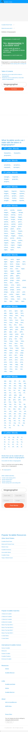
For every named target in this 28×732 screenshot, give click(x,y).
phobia (19, 238)
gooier (20, 224)
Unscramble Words (6, 552)
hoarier (22, 198)
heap (11, 341)
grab (11, 336)
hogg (5, 348)
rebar (12, 296)
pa (13, 446)
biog (10, 318)
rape (5, 366)
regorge (14, 200)
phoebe (6, 240)
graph (18, 278)
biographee (7, 153)
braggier (6, 179)
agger (18, 259)
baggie (13, 212)
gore (22, 334)
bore (5, 322)
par (15, 413)
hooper (21, 235)
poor (16, 359)
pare (10, 355)
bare (22, 313)
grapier (22, 196)
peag (21, 355)
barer (11, 264)
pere (16, 357)
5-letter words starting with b (9, 477)
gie (24, 397)
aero (10, 311)
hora (22, 348)
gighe (17, 275)
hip (24, 404)
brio (15, 325)
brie (5, 325)
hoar (10, 345)
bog (15, 388)
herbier (14, 198)
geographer (7, 155)
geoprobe (15, 179)
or (9, 446)
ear (19, 390)
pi (21, 446)
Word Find (8, 2)
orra (16, 352)
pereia (12, 238)
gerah (5, 275)
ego (5, 392)
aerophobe (7, 165)
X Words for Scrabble (7, 619)
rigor (5, 301)
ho (8, 444)
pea (20, 413)
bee (15, 385)
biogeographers (7, 469)
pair (5, 355)
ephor (5, 273)
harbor (6, 231)
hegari (12, 233)
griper (12, 228)
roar (21, 369)
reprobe (21, 200)
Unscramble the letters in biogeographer (11, 460)
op (5, 446)
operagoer (16, 167)
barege (21, 212)
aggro (12, 261)
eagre (5, 271)
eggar (12, 271)
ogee (16, 350)
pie (5, 418)
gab (5, 395)
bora (22, 320)
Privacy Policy (8, 714)
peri (22, 357)
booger (6, 219)
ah (17, 437)
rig (18, 425)
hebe (22, 341)
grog (10, 338)
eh (5, 442)
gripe (18, 280)
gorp (5, 336)
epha (11, 327)
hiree (5, 282)
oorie (12, 285)
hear (16, 341)
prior (5, 294)
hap (5, 404)
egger (18, 271)
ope (15, 411)
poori (18, 292)
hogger (13, 235)
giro (16, 331)
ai (21, 437)
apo (5, 383)
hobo (16, 345)
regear (13, 245)
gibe (5, 331)
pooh (10, 359)
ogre (22, 350)
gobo (21, 331)
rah (15, 420)
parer (18, 287)
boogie (13, 219)
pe (17, 446)
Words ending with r (7, 481)
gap (20, 395)
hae (10, 402)
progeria (6, 181)
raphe (5, 296)
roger (16, 301)
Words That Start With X (7, 633)
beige (5, 266)
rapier (12, 242)
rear (21, 366)
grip (5, 338)
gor (5, 402)
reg (15, 423)
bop (25, 388)
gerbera (6, 196)
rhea (11, 369)
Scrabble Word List (9, 672)
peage (12, 289)
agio (5, 313)
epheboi (21, 193)
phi (20, 416)
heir (5, 343)
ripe (16, 369)
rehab (5, 299)
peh (10, 416)
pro (5, 420)
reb (5, 423)
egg (24, 390)
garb (11, 329)
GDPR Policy (8, 706)
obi (24, 409)
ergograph (7, 167)
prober (20, 240)
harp (5, 341)
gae (10, 395)
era (10, 392)
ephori (13, 221)
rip (22, 425)
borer (5, 268)
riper (11, 301)
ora (20, 411)
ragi (22, 364)
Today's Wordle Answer (7, 557)
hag (15, 402)
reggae (20, 245)
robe (5, 371)
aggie (5, 261)
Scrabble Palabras (6, 656)
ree (10, 423)
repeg (12, 299)
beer (16, 315)
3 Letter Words (5, 638)
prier (24, 292)
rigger (5, 249)
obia (5, 350)
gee (10, 397)
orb (25, 411)
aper (16, 313)
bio (5, 388)
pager (5, 287)
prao (5, 362)
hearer (6, 233)
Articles (7, 668)
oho (5, 411)
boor (16, 320)
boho (11, 320)
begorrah (15, 177)
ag (13, 437)
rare (11, 366)
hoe (10, 406)
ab (5, 437)
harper (13, 231)
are (15, 383)
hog (15, 406)
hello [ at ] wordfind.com (11, 702)
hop (20, 406)
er (9, 442)
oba (14, 409)
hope (17, 348)
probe (11, 294)
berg (22, 315)
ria (9, 425)
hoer (21, 345)
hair (16, 338)
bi (17, 439)
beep (11, 315)
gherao (6, 224)
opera (18, 285)
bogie (11, 266)
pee (25, 413)
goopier (14, 196)
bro (10, 390)
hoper (17, 282)
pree (11, 362)
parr (16, 355)
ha (17, 442)
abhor (5, 259)
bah (25, 383)
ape (24, 381)
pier (5, 359)
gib (19, 397)
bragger (14, 193)
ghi (15, 397)
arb (10, 383)
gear (16, 329)
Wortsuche (4, 650)
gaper (18, 273)
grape (12, 278)
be (13, 439)
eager (23, 268)
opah (10, 352)
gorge (5, 278)
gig (5, 399)
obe (19, 409)
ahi (15, 381)
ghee (22, 329)
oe (13, 444)
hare (21, 338)
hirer (11, 282)
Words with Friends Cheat (8, 544)
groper (19, 228)
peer (11, 357)
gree (16, 336)
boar (5, 320)
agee (16, 311)
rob (5, 427)
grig (22, 336)
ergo (16, 327)
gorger (13, 226)
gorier (20, 226)
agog (10, 313)
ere (15, 392)
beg (20, 385)
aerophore (17, 165)
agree (18, 261)
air (19, 381)
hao (20, 402)
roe (10, 427)
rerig (24, 299)
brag (16, 322)
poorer (14, 240)
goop (16, 334)
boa (10, 388)
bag (20, 383)
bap (5, 385)
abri (5, 311)
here (16, 343)
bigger (20, 217)
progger (6, 200)
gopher (6, 226)
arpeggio (6, 177)
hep (10, 404)
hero (21, 343)
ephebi (6, 221)
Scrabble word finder (10, 684)
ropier (12, 249)
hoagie (6, 235)
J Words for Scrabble (7, 613)
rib (14, 425)
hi (4, 444)
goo (24, 399)
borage (20, 219)
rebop (18, 296)
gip (9, 399)
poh (14, 418)
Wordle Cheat (5, 546)
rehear (6, 247)
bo (21, 439)
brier (17, 268)
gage (22, 327)
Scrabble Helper (5, 555)
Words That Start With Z (7, 624)
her (15, 404)
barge (17, 264)
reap (16, 366)
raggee (6, 242)
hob (5, 406)
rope (11, 371)
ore (5, 413)
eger (5, 327)
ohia (5, 352)
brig (10, 325)
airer (24, 261)
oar (9, 409)
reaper (19, 242)
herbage (6, 198)
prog (5, 364)
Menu (26, 1)
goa (14, 399)
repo (5, 369)
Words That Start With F (7, 630)
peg (5, 416)
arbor (5, 264)
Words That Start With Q (7, 627)
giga (10, 331)
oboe (10, 350)
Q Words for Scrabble (7, 622)
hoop (11, 348)
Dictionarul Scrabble (6, 659)
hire (5, 345)
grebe (5, 280)
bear (5, 315)
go (13, 442)
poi (19, 418)
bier (5, 318)
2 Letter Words (5, 635)
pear (5, 357)
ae (9, 437)
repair (19, 247)
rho (5, 425)
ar (4, 439)
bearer (6, 217)
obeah (6, 285)
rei (19, 423)
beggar (13, 217)
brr (14, 390)
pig (9, 418)
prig (16, 362)
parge (24, 287)
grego (12, 280)
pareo (12, 287)
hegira (19, 233)
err (24, 392)
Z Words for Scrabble (7, 616)
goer (5, 334)
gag (15, 395)
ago (10, 381)
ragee (17, 294)
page (21, 352)
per (15, 416)
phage (6, 292)
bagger (6, 212)
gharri (20, 221)
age (5, 381)
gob (19, 399)
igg (25, 406)
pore (21, 359)
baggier (6, 191)
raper (23, 294)
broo (20, 325)
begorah (14, 191)
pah (10, 413)
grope (24, 280)
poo (24, 418)
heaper (20, 231)
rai (19, 420)
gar (5, 397)
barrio (20, 214)
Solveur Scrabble (6, 648)
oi (21, 444)
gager (12, 273)
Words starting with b (7, 479)
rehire (12, 247)
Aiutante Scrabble (6, 653)
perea (18, 289)
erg (20, 392)
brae (11, 322)
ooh (10, 411)
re (4, 449)
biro (15, 318)
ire (5, 409)
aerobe (12, 210)
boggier (6, 193)
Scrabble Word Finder (7, 541)
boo (20, 388)
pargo (5, 289)
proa (21, 362)
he (22, 442)
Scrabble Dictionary (6, 549)
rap (24, 420)
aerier (5, 210)
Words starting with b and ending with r (11, 482)
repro (18, 299)
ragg (16, 364)
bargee (6, 214)
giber (11, 275)
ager (21, 311)
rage (11, 364)
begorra (22, 191)
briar (11, 268)
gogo (11, 334)
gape (5, 329)
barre (24, 264)
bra (5, 390)
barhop (13, 214)
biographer (17, 153)
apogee (19, 210)
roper (22, 301)
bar (10, 385)
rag (10, 420)
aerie (12, 259)
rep (24, 423)
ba (9, 439)
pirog (12, 292)
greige (6, 228)
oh (17, 444)
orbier (5, 238)
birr (20, 318)
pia (24, 416)
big (25, 385)
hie (20, 404)
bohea (18, 266)
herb (10, 343)
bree (22, 322)
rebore (6, 245)
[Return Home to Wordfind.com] (2, 2)
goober (13, 224)
